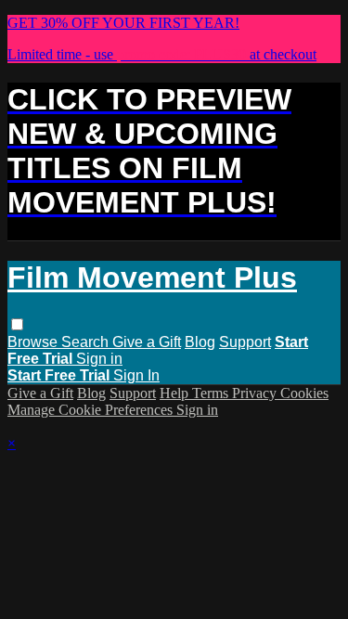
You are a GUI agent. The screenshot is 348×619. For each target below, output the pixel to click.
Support (245, 342)
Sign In (136, 375)
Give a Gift (146, 342)
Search (86, 342)
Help (176, 393)
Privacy (256, 393)
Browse (34, 342)
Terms (212, 393)
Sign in (99, 359)
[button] (17, 324)
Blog (200, 342)
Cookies (304, 393)
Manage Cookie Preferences (91, 410)
